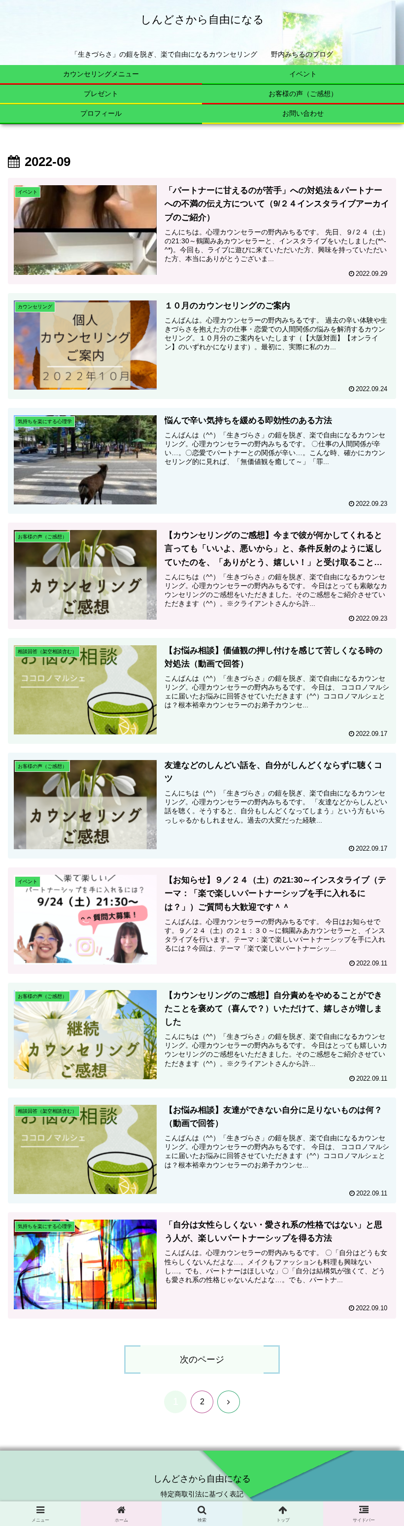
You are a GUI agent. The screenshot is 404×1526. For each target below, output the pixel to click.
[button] (373, 1354)
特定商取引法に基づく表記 (202, 1494)
